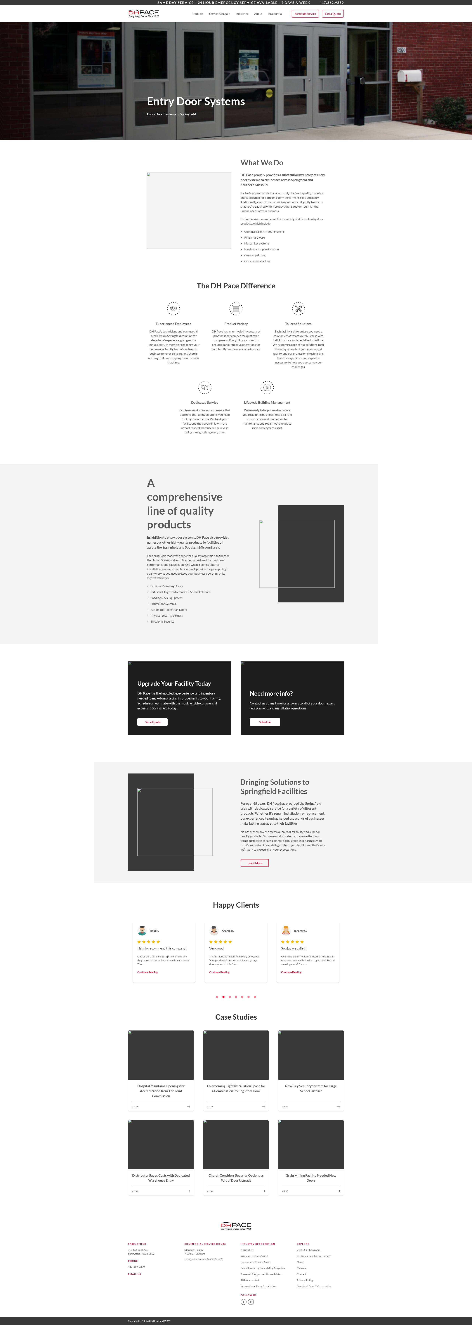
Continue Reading (147, 972)
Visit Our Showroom (308, 1249)
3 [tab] (230, 997)
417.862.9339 (332, 3)
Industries (241, 13)
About (258, 13)
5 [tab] (242, 997)
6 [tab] (248, 997)
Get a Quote (333, 13)
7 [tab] (255, 997)
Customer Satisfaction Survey (314, 1255)
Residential (275, 13)
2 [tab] (223, 997)
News (300, 1262)
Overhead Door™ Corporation (314, 1286)
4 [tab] (236, 997)
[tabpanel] (164, 952)
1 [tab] (217, 997)
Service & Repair (219, 13)
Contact (301, 1274)
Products (197, 13)
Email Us (134, 1274)
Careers (301, 1268)
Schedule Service (305, 13)
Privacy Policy (305, 1280)
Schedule (265, 722)
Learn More (254, 863)
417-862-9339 (136, 1266)
